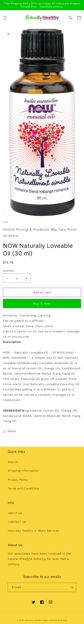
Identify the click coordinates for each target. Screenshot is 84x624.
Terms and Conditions (23, 488)
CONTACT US (17, 521)
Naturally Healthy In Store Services (33, 530)
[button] (5, 17)
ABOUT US (15, 513)
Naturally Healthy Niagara (37, 620)
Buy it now (42, 303)
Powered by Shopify (58, 620)
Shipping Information (23, 470)
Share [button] (11, 431)
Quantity (8, 270)
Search (13, 461)
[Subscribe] (71, 587)
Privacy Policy (18, 479)
